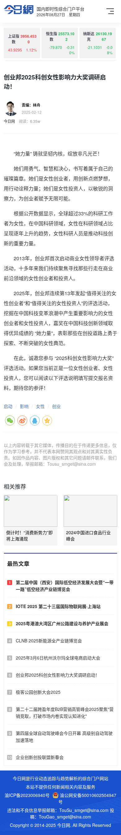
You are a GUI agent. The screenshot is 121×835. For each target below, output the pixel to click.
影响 (24, 406)
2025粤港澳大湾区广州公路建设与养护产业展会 (62, 623)
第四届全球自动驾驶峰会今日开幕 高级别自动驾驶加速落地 (64, 736)
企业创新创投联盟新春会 (40, 757)
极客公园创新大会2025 (38, 692)
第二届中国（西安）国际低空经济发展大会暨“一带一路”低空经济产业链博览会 (65, 585)
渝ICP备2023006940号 (27, 795)
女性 (40, 406)
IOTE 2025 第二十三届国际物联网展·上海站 (58, 606)
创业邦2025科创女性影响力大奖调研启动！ (58, 675)
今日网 (9, 121)
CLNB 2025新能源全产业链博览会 (49, 640)
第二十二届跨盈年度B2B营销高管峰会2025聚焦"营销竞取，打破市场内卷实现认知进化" (65, 712)
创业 (56, 406)
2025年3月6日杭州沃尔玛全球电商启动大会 (58, 658)
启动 (8, 406)
